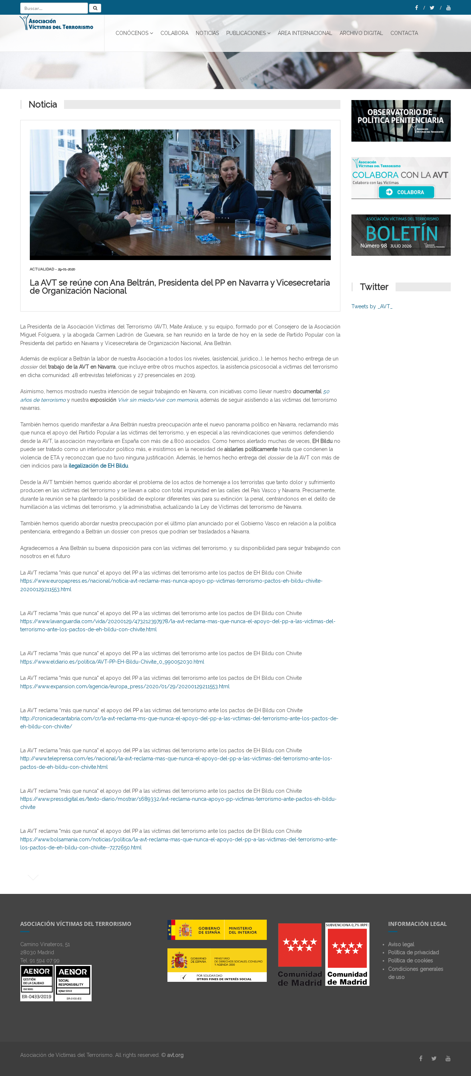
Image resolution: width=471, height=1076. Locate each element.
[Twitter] (436, 8)
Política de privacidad (413, 952)
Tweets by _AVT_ (372, 306)
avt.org (175, 1055)
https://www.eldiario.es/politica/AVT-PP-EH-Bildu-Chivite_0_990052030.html (112, 662)
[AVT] (62, 33)
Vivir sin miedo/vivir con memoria (158, 400)
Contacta (404, 33)
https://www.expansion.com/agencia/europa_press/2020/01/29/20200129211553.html (125, 686)
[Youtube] (448, 7)
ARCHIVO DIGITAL (361, 33)
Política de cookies (410, 960)
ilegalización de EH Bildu (98, 466)
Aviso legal (401, 944)
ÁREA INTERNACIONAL (305, 33)
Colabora (174, 33)
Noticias (207, 33)
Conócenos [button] (132, 33)
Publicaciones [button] (246, 33)
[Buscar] (95, 8)
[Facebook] (420, 8)
